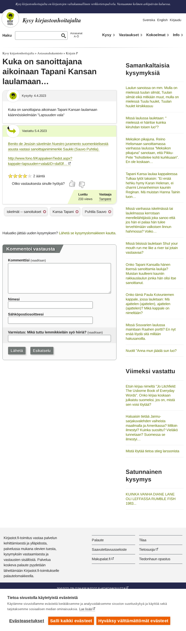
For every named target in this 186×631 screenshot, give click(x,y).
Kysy (106, 35)
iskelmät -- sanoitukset (24, 212)
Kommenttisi (19, 260)
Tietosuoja (147, 549)
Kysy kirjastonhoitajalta (18, 53)
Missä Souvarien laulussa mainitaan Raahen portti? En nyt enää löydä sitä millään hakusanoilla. (151, 331)
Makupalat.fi (101, 559)
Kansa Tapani (63, 212)
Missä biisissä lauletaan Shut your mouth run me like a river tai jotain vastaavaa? (152, 247)
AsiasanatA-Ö (76, 35)
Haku (7, 35)
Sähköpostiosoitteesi (26, 314)
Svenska (149, 20)
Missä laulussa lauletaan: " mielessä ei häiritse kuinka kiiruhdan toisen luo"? (146, 122)
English (162, 20)
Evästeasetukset (26, 620)
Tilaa (142, 540)
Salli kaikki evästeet (71, 620)
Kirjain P (72, 53)
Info (176, 35)
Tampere (105, 199)
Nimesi (14, 299)
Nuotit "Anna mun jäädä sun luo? (151, 350)
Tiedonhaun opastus (154, 559)
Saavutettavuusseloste (109, 549)
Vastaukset (129, 35)
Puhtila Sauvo (95, 212)
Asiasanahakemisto (50, 53)
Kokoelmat (155, 35)
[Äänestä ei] (81, 185)
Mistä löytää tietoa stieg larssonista (152, 451)
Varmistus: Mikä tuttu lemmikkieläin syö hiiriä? (47, 332)
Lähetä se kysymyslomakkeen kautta (87, 233)
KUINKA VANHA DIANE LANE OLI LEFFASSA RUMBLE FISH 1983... (151, 498)
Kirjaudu (175, 20)
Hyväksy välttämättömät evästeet (133, 620)
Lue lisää (85, 609)
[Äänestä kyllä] (72, 183)
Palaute (98, 540)
